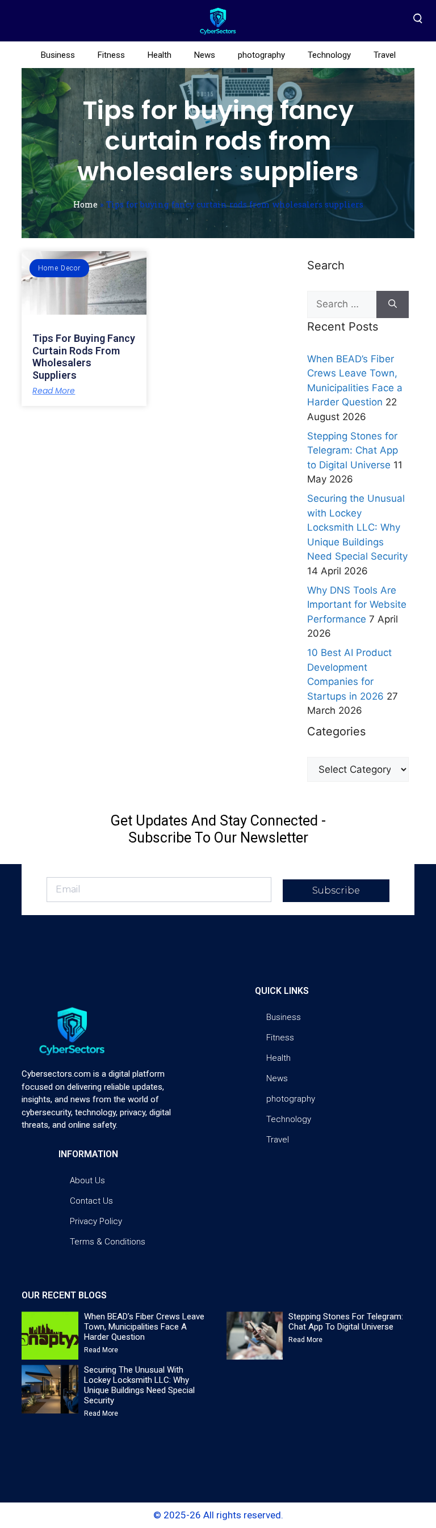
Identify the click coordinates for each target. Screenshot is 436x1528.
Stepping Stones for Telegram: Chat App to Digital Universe (352, 450)
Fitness (111, 55)
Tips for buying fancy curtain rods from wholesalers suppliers (83, 356)
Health (159, 55)
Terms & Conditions (107, 1242)
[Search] (392, 304)
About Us (87, 1180)
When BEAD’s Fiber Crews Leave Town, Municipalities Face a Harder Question (144, 1326)
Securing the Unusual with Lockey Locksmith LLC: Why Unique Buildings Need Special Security (357, 527)
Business (58, 55)
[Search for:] (341, 304)
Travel (385, 55)
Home (85, 204)
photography (261, 55)
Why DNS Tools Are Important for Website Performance (356, 605)
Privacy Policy (96, 1221)
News (204, 55)
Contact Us (91, 1201)
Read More (53, 391)
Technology (329, 55)
